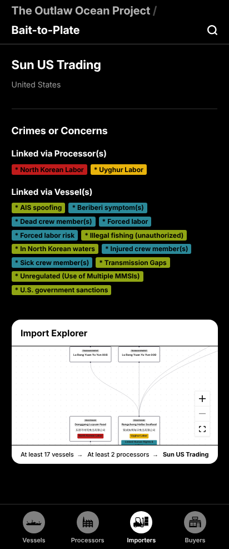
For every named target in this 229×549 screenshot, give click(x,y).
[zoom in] (202, 398)
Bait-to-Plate (46, 30)
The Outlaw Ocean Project (81, 10)
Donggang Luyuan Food (90, 425)
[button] (90, 429)
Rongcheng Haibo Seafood (138, 425)
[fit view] (202, 429)
